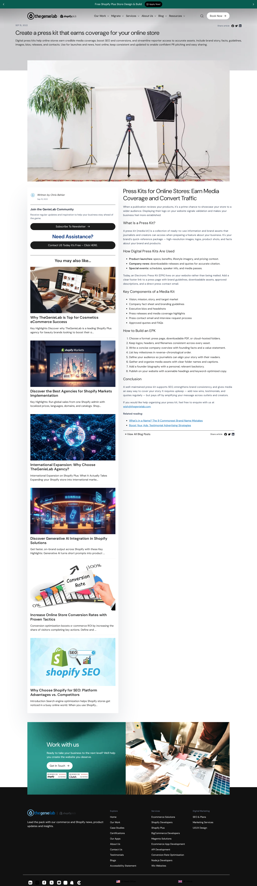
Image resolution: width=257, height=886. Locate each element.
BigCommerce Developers (165, 833)
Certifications (117, 833)
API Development (160, 849)
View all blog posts (138, 434)
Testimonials (117, 854)
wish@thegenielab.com (137, 406)
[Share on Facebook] (232, 26)
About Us (148, 16)
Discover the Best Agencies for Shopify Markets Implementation (71, 393)
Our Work (100, 16)
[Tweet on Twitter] (236, 26)
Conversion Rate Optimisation (167, 854)
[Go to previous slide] (3, 4)
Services (131, 16)
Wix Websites (158, 865)
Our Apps (115, 838)
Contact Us (116, 849)
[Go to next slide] (253, 4)
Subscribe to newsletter (71, 226)
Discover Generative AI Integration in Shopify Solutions (68, 540)
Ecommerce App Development (168, 844)
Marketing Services (203, 822)
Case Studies (117, 827)
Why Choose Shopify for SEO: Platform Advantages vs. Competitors (63, 692)
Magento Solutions (161, 838)
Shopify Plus (158, 827)
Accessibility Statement (123, 865)
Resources (176, 16)
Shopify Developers (162, 822)
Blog (161, 16)
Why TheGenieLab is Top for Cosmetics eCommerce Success (64, 319)
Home (113, 817)
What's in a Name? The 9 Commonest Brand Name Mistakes (166, 420)
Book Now (216, 16)
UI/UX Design (200, 827)
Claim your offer (162, 4)
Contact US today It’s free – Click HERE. (73, 245)
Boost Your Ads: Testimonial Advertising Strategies (160, 425)
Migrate (116, 16)
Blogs (113, 860)
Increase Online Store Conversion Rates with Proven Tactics (68, 617)
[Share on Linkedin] (240, 26)
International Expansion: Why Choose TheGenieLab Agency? (62, 466)
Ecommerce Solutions (163, 817)
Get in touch (57, 766)
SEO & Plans (199, 817)
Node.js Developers (161, 860)
